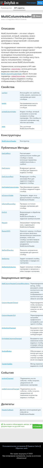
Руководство (6, 8)
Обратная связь (22, 448)
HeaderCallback (7, 410)
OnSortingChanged (9, 328)
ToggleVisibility (7, 364)
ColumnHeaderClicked (10, 303)
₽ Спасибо (37, 426)
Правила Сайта (33, 446)
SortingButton (7, 351)
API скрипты (19, 8)
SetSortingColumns (9, 267)
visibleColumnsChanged (10, 389)
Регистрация (31, 3)
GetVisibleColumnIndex (10, 187)
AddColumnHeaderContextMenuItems (15, 283)
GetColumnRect (7, 177)
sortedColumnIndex (9, 112)
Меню (38, 16)
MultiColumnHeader (9, 141)
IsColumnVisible (7, 195)
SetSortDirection (8, 250)
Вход (40, 3)
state (3, 126)
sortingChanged (7, 378)
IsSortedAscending (8, 204)
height (4, 103)
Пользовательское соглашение (14, 446)
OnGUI (4, 212)
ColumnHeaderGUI (9, 315)
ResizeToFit (6, 231)
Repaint (4, 223)
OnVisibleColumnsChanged (12, 338)
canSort (4, 93)
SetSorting (5, 258)
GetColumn (6, 168)
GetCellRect (6, 153)
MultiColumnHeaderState (11, 74)
